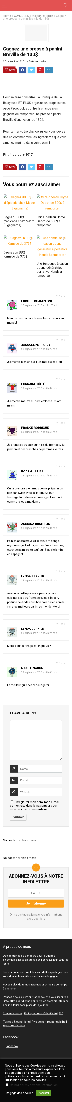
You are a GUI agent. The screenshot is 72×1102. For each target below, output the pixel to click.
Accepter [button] (44, 1092)
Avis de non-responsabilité (49, 1021)
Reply (61, 296)
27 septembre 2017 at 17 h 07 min (39, 305)
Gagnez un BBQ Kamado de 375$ (15, 254)
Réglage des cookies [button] (19, 1093)
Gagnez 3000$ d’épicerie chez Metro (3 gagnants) (19, 221)
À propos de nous (14, 1025)
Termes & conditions (16, 1021)
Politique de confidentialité (40, 1013)
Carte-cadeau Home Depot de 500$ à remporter (51, 221)
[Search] (66, 5)
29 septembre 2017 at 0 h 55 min (39, 672)
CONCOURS (21, 16)
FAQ (61, 1013)
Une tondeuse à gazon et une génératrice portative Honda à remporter (52, 270)
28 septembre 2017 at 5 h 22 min (39, 580)
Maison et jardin (42, 16)
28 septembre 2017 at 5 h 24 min (39, 633)
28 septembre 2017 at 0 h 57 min (39, 432)
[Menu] (5, 5)
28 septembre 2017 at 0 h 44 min (39, 388)
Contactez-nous (12, 1013)
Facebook (12, 1046)
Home (7, 16)
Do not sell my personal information (34, 1085)
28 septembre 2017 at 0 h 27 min (39, 349)
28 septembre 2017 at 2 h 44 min (39, 528)
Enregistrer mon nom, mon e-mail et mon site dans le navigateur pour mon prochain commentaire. (34, 805)
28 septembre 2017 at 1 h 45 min (39, 475)
